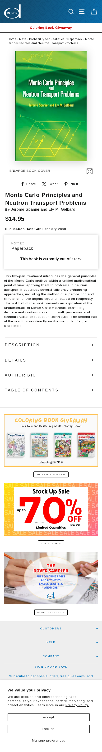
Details (15, 360)
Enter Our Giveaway (51, 474)
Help (51, 642)
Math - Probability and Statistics (41, 39)
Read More (13, 326)
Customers (51, 628)
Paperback (74, 39)
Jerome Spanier (25, 209)
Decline (48, 729)
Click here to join (51, 612)
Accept (48, 717)
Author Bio (20, 375)
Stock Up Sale (51, 543)
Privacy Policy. (77, 705)
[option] (51, 27)
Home (12, 39)
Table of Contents (32, 390)
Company (51, 656)
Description (22, 345)
